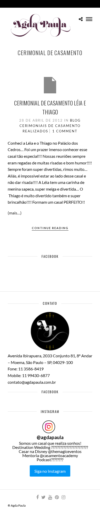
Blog (75, 120)
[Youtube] (50, 497)
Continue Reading (50, 228)
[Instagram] (63, 497)
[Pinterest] (57, 497)
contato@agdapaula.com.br (32, 382)
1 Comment (64, 131)
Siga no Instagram (50, 471)
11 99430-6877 (36, 375)
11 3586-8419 (31, 368)
